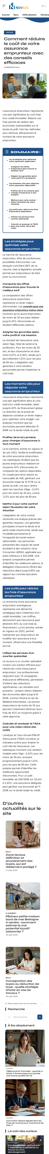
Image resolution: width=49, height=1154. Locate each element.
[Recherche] (37, 6)
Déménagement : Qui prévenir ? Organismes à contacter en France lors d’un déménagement (24, 1148)
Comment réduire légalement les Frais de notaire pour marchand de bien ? (25, 1123)
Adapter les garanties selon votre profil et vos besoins (24, 177)
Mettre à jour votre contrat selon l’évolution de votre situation (23, 202)
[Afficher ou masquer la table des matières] (40, 152)
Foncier (9, 1068)
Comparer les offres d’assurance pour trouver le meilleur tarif (24, 169)
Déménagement (13, 1142)
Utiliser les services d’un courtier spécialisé (22, 218)
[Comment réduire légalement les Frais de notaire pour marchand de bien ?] (25, 1099)
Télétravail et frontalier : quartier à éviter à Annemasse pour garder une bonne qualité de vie (24, 1073)
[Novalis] (19, 6)
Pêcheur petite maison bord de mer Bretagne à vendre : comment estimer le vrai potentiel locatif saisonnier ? (23, 924)
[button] (41, 1003)
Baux (8, 852)
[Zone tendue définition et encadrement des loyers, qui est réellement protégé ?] (23, 834)
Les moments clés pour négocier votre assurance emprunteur (24, 184)
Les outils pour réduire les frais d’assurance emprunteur (23, 210)
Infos (9, 32)
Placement (11, 913)
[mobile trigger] (5, 6)
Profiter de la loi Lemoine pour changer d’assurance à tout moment (25, 193)
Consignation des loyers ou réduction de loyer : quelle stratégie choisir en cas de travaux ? (22, 987)
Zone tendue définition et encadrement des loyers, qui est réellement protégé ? (21, 861)
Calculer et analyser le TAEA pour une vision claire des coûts (24, 226)
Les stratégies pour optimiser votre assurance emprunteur (22, 160)
